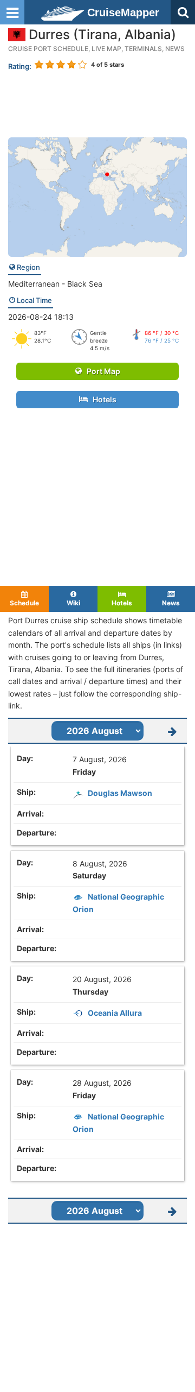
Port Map (101, 371)
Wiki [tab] (73, 603)
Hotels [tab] (122, 603)
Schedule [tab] (24, 603)
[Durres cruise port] (97, 196)
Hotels (102, 399)
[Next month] (172, 731)
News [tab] (171, 603)
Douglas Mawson (120, 793)
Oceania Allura (115, 1012)
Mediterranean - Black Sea (55, 283)
